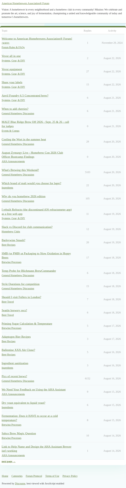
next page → (9, 461)
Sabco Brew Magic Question (19, 433)
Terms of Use (52, 476)
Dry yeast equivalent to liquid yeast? (23, 402)
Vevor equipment (12, 69)
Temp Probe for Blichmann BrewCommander (29, 270)
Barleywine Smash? (13, 240)
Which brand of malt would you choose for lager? (31, 183)
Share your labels (12, 82)
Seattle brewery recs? (14, 310)
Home (5, 476)
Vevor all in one (11, 56)
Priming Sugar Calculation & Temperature (27, 323)
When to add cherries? (15, 108)
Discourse (20, 483)
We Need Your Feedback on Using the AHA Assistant (34, 389)
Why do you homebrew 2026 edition (23, 196)
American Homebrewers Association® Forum (25, 3)
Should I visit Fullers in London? (21, 297)
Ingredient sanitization (15, 363)
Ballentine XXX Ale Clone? (18, 350)
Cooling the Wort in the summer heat (24, 139)
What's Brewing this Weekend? (20, 170)
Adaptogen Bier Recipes (16, 336)
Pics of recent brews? (14, 376)
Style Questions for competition (21, 284)
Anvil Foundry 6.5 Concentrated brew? (25, 95)
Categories (16, 476)
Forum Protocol (34, 476)
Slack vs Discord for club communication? (27, 227)
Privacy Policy (70, 476)
